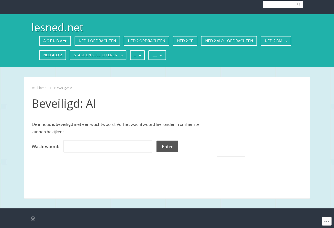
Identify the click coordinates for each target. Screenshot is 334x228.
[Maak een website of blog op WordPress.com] (33, 218)
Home (41, 87)
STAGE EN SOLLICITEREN (95, 55)
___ (155, 55)
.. (135, 55)
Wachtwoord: (46, 146)
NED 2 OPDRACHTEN (146, 40)
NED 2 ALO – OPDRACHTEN (229, 40)
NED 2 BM (273, 40)
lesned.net (57, 27)
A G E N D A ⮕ (55, 40)
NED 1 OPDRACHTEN (97, 40)
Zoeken (299, 4)
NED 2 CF (185, 40)
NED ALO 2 (52, 55)
